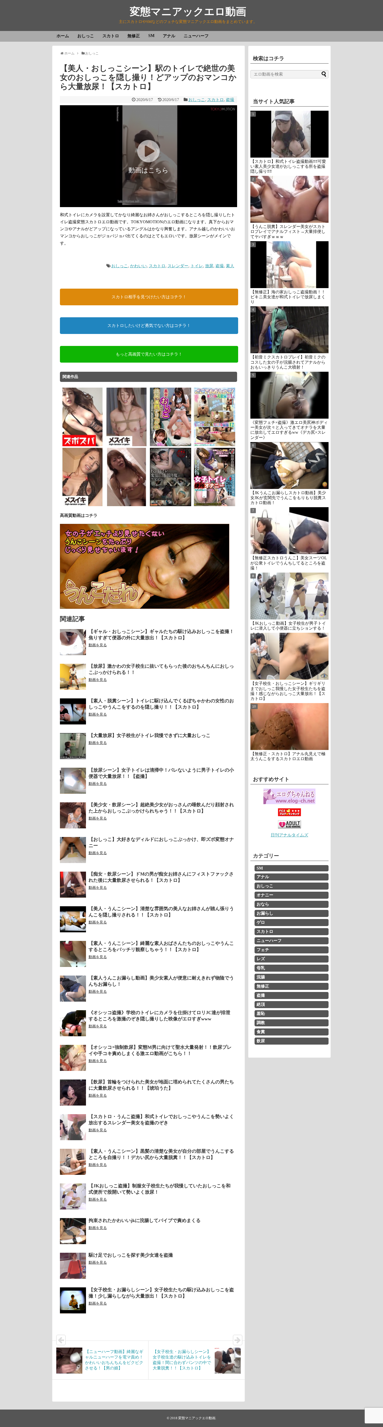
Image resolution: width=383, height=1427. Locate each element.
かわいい (138, 266)
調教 (261, 1022)
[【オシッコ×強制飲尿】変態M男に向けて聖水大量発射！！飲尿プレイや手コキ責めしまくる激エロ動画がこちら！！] (73, 1058)
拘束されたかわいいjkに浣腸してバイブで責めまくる (145, 1220)
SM (151, 35)
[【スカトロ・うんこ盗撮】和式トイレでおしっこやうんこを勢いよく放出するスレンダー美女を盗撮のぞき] (73, 1127)
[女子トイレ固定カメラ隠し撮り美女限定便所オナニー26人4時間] (214, 505)
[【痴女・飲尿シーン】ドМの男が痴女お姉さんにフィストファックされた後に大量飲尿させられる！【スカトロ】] (73, 885)
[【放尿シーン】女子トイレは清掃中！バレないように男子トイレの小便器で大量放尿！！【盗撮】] (73, 781)
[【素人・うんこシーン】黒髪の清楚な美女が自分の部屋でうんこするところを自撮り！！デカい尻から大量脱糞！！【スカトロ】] (73, 1162)
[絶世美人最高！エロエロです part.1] (82, 445)
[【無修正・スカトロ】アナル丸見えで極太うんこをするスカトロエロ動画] (289, 726)
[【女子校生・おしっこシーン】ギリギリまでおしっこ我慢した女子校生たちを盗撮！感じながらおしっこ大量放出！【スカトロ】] (289, 656)
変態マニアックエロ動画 (188, 11)
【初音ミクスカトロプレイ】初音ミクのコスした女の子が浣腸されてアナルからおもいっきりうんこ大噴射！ (287, 362)
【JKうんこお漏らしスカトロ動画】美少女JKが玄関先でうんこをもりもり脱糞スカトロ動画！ (288, 498)
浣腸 (261, 977)
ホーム (63, 36)
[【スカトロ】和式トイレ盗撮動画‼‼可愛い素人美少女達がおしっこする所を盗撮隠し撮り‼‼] (289, 134)
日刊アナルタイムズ (289, 835)
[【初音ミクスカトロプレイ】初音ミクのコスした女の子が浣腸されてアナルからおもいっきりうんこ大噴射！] (289, 329)
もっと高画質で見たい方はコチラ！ (149, 354)
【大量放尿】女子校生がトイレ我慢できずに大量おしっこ (150, 735)
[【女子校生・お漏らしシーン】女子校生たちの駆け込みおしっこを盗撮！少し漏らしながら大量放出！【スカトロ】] (73, 1300)
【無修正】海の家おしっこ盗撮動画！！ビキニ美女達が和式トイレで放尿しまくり (287, 297)
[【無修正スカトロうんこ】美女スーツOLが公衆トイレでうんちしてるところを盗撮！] (289, 530)
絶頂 (261, 1004)
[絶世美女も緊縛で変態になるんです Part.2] (126, 445)
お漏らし (265, 913)
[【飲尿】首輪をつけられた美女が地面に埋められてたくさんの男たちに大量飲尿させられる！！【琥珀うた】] (73, 1092)
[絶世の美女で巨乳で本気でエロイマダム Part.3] (82, 505)
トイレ (196, 266)
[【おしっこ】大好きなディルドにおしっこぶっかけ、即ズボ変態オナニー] (73, 850)
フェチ (263, 949)
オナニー (265, 895)
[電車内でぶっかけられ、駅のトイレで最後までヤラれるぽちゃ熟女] (126, 505)
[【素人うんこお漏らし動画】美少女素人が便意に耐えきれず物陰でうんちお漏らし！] (73, 989)
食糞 (261, 1031)
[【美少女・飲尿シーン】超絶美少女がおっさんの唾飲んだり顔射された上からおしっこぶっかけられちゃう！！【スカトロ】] (73, 815)
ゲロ (261, 922)
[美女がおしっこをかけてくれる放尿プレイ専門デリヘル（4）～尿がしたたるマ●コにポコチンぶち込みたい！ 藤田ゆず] (170, 445)
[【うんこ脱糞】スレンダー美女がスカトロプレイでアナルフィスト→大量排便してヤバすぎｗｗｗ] (289, 199)
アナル (169, 36)
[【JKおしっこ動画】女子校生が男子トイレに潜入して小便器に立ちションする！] (289, 596)
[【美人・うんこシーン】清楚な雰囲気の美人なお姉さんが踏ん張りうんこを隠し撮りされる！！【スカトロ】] (73, 919)
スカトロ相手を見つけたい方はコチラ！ (149, 297)
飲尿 (261, 1041)
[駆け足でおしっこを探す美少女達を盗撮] (73, 1266)
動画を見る (98, 645)
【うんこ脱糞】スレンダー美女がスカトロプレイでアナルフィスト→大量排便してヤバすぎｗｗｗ (287, 231)
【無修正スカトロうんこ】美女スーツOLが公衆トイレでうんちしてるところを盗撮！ (288, 563)
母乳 (261, 968)
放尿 (209, 266)
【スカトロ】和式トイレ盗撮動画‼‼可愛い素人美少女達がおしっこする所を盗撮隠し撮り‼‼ (288, 166)
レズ (261, 959)
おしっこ (85, 36)
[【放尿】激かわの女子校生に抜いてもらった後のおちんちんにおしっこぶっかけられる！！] (73, 677)
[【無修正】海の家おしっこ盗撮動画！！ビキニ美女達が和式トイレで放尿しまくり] (289, 264)
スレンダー (178, 266)
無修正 (133, 36)
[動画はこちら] (148, 203)
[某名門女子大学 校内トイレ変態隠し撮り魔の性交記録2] (170, 505)
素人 (230, 266)
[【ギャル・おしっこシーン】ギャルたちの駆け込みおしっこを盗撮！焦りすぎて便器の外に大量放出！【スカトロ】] (73, 642)
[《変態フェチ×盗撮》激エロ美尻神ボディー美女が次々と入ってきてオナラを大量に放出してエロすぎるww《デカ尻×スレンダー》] (289, 395)
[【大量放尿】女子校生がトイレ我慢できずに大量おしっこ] (73, 746)
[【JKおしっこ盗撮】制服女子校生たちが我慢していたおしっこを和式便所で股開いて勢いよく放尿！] (73, 1196)
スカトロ (110, 36)
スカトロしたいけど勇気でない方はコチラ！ (149, 325)
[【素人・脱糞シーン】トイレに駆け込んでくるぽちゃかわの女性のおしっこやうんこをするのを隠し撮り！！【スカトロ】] (73, 711)
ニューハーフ (196, 36)
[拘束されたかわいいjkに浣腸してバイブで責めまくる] (73, 1231)
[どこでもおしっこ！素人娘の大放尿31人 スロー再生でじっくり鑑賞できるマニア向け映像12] (214, 445)
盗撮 (230, 99)
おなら (263, 904)
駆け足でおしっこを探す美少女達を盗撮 (131, 1255)
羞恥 (261, 1013)
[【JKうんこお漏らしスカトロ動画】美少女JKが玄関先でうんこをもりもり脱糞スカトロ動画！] (289, 465)
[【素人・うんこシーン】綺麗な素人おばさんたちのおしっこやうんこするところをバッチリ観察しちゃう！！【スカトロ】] (73, 954)
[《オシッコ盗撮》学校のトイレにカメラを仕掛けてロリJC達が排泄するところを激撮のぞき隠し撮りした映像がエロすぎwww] (73, 1023)
